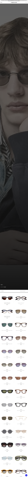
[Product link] (7, 300)
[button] (26, 2)
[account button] (25, 2)
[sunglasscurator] (14, 2)
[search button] (2, 2)
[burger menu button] (1, 2)
